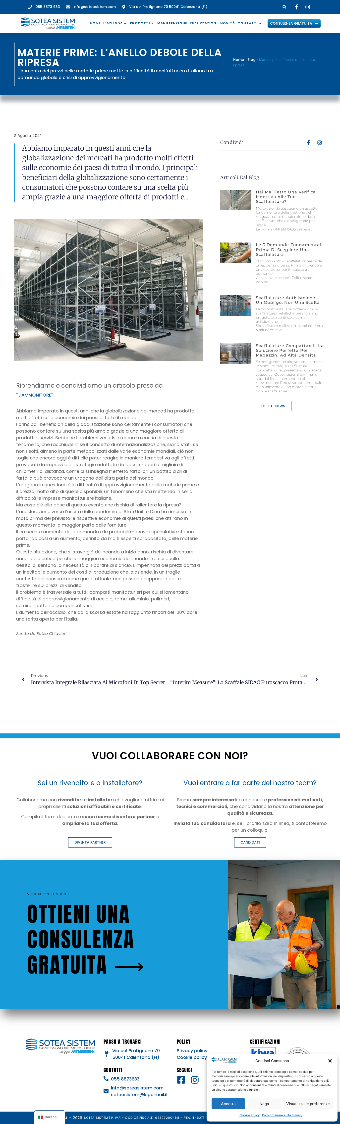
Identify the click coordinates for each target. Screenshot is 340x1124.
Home (95, 23)
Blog (251, 59)
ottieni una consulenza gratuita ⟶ (86, 939)
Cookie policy (192, 1057)
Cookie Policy (249, 1115)
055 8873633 (125, 1079)
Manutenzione (172, 23)
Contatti (247, 23)
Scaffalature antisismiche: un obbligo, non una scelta (288, 300)
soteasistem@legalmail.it (139, 1094)
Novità (227, 23)
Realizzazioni (204, 23)
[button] (330, 1060)
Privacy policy (192, 1050)
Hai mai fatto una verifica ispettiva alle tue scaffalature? (286, 197)
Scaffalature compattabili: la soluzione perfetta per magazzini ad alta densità (290, 350)
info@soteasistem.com (137, 1088)
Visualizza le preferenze (308, 1103)
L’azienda (113, 23)
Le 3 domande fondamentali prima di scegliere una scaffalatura (289, 249)
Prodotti (140, 23)
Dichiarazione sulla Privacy (282, 1115)
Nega (264, 1103)
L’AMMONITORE (34, 395)
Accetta (228, 1103)
